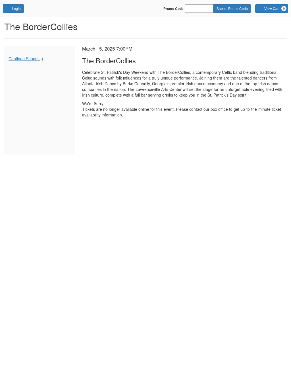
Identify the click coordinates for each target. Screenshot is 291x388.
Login (16, 8)
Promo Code (173, 8)
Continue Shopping (26, 58)
